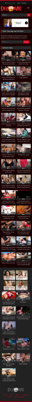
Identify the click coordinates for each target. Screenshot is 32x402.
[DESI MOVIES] (13, 9)
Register (24, 3)
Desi (11, 395)
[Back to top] (27, 397)
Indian (17, 395)
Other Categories (19, 397)
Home (5, 395)
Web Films (25, 395)
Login (18, 3)
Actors (9, 397)
